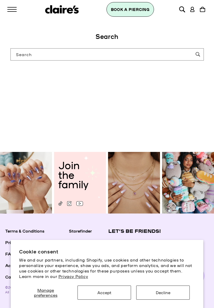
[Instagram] (69, 203)
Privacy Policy (73, 276)
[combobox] (107, 54)
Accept (104, 292)
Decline (163, 292)
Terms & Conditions (24, 231)
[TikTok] (60, 203)
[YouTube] (79, 203)
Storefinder (80, 231)
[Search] (198, 54)
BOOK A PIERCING (130, 9)
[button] (12, 9)
